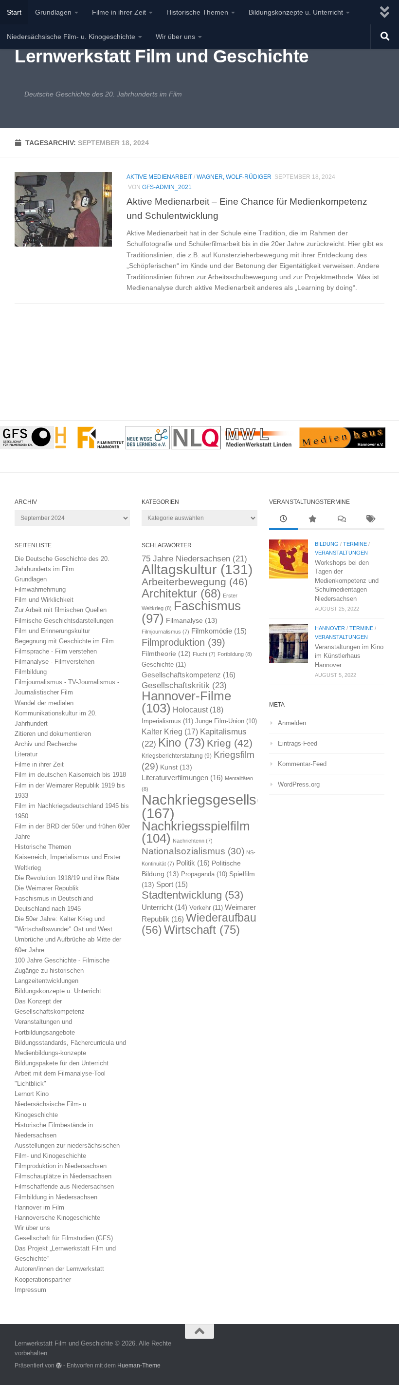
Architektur (181, 593)
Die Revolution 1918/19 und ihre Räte (67, 878)
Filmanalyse (192, 620)
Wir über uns (175, 36)
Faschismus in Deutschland (54, 898)
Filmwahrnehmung (40, 589)
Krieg (230, 743)
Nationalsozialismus (193, 851)
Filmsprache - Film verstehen (56, 651)
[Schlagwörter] (370, 520)
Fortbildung (235, 654)
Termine (355, 544)
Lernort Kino (32, 1093)
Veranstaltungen (341, 553)
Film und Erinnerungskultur (52, 631)
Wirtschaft (202, 929)
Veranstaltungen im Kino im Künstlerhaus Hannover (349, 656)
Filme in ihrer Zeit (119, 12)
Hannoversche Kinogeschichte (57, 1217)
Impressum (30, 1289)
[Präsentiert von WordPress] (59, 1365)
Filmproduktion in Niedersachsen (61, 1166)
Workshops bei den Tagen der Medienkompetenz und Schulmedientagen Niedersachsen (347, 580)
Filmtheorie (166, 653)
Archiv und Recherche (46, 744)
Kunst (176, 767)
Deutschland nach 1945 (48, 908)
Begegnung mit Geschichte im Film (64, 641)
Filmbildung (31, 671)
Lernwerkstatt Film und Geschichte (162, 56)
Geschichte (164, 664)
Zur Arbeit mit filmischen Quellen (61, 610)
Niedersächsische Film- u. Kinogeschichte (71, 36)
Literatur (26, 754)
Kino (181, 742)
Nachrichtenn (193, 841)
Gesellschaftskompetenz (189, 675)
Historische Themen (197, 12)
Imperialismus (167, 721)
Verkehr (206, 907)
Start (14, 12)
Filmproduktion (183, 642)
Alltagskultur (197, 569)
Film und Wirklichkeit (44, 599)
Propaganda (204, 874)
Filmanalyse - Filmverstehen (54, 661)
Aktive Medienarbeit (159, 176)
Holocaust (198, 710)
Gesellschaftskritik (184, 685)
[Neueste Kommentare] (340, 520)
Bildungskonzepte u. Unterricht (296, 12)
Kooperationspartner (43, 1279)
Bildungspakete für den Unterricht (62, 1063)
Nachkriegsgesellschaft (214, 806)
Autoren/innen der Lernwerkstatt (59, 1268)
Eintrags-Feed (297, 743)
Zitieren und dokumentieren (53, 733)
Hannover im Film (39, 1207)
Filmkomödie (219, 631)
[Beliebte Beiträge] (312, 520)
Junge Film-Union (226, 721)
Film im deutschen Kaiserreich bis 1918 (70, 774)
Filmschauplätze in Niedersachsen (63, 1176)
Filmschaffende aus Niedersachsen (64, 1186)
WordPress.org (299, 784)
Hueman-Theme (139, 1365)
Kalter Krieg (170, 732)
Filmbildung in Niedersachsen (56, 1197)
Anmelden (292, 723)
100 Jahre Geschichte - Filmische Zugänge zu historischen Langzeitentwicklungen (62, 970)
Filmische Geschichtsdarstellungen (64, 620)
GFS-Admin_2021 (167, 187)
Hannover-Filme (186, 702)
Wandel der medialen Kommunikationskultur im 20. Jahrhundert (56, 713)
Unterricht (164, 907)
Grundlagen (53, 12)
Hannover (330, 628)
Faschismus (191, 612)
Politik (193, 863)
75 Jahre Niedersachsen (194, 558)
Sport (172, 884)
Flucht (204, 654)
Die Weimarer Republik (47, 888)
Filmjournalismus (165, 632)
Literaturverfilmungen (182, 777)
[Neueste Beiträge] (283, 520)
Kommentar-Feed (302, 764)
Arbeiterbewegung (195, 582)
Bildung (327, 544)
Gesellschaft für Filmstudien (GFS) (64, 1238)
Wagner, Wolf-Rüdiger (234, 176)
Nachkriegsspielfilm (196, 832)
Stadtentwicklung (192, 895)
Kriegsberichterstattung (177, 755)
